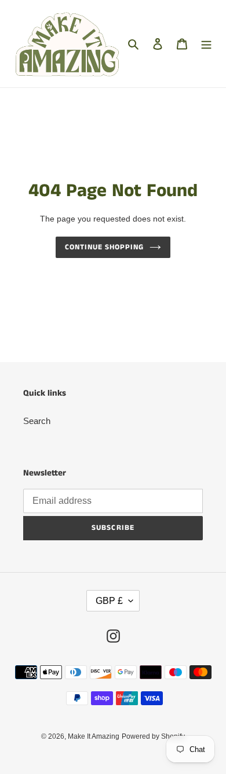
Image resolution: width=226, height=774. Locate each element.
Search (36, 421)
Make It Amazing (93, 736)
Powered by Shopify (153, 736)
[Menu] (206, 43)
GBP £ (109, 601)
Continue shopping (104, 247)
